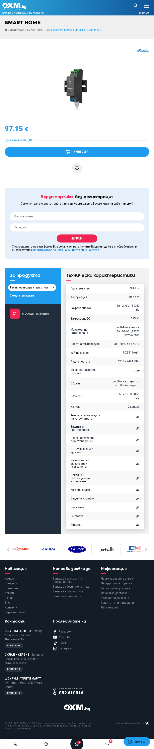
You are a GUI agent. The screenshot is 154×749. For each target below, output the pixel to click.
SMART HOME (35, 30)
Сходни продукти (22, 295)
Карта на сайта (15, 612)
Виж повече (13, 645)
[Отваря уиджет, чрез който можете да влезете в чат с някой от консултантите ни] (137, 742)
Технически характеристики (29, 287)
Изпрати (77, 238)
